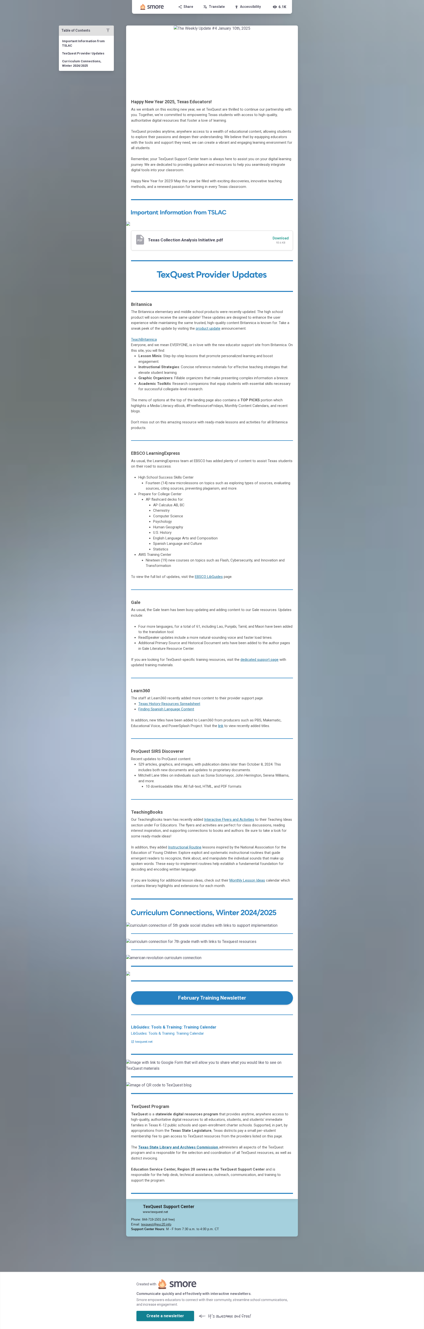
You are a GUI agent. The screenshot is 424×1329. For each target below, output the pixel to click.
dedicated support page (259, 659)
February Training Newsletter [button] (212, 998)
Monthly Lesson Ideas (247, 880)
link (220, 726)
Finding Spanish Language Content (166, 709)
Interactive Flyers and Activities (229, 819)
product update (208, 328)
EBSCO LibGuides (209, 576)
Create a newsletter (165, 1316)
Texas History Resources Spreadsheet (169, 704)
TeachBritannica (144, 339)
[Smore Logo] (152, 7)
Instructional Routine (184, 847)
